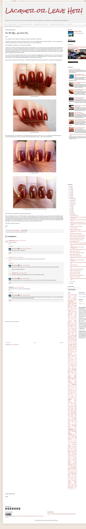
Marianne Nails (70, 372)
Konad (73, 356)
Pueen (72, 406)
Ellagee (69, 328)
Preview (69, 406)
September (72, 203)
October (71, 201)
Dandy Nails (74, 319)
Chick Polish (74, 310)
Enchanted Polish (74, 328)
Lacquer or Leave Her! (44, 10)
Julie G (75, 352)
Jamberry (69, 351)
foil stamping (72, 459)
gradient (69, 461)
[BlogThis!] (23, 230)
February (72, 214)
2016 (70, 192)
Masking (75, 372)
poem (71, 469)
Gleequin (75, 336)
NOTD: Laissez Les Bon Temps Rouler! (77, 252)
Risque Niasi (70, 410)
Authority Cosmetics (71, 297)
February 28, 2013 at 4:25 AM (20, 240)
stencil (76, 484)
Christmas (69, 311)
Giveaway (69, 336)
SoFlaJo (69, 424)
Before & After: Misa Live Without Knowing (77, 235)
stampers (75, 479)
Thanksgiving (70, 436)
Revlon (75, 409)
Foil (76, 333)
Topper (75, 442)
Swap (76, 432)
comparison (74, 453)
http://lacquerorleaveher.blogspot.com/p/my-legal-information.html (61, 513)
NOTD (71, 384)
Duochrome (70, 325)
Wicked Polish (74, 449)
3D (68, 294)
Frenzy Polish (74, 334)
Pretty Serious (74, 404)
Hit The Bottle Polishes (72, 344)
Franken (69, 334)
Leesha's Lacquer (74, 360)
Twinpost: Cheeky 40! (74, 264)
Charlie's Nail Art (73, 309)
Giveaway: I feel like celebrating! (75, 69)
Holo (70, 345)
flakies (69, 459)
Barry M (70, 300)
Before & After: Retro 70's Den (75, 229)
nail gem (69, 467)
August (71, 204)
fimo (72, 458)
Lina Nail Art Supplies (72, 362)
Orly (73, 392)
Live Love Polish (71, 366)
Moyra (71, 383)
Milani (73, 377)
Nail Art (74, 384)
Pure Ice (75, 406)
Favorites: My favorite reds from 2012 (76, 239)
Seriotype (72, 416)
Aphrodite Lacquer (72, 296)
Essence (69, 329)
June (71, 208)
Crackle (72, 317)
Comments (82, 303)
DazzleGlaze (70, 320)
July (71, 206)
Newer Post (8, 342)
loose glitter (72, 463)
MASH (69, 370)
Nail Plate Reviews (13, 24)
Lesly (76, 361)
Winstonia (75, 450)
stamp (72, 479)
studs (76, 485)
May (71, 209)
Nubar (71, 392)
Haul (68, 342)
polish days (75, 469)
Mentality (69, 376)
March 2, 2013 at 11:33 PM (24, 278)
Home (5, 24)
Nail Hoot (72, 385)
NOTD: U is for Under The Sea (75, 270)
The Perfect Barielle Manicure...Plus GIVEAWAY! (79, 113)
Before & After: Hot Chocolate (75, 273)
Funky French (70, 335)
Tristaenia (69, 443)
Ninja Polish (71, 391)
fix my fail (75, 458)
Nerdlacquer (70, 389)
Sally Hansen (74, 413)
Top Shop (72, 442)
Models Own (74, 379)
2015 (70, 194)
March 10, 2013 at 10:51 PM (25, 295)
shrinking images (71, 477)
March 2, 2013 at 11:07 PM (18, 257)
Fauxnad (71, 330)
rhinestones (74, 474)
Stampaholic (70, 427)
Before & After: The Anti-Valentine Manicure (78, 249)
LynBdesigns (74, 369)
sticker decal (70, 485)
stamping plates (72, 482)
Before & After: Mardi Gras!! (75, 254)
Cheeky (69, 310)
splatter (72, 478)
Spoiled (75, 426)
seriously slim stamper (72, 476)
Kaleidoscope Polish (72, 354)
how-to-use (75, 462)
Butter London (74, 308)
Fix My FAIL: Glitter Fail (74, 215)
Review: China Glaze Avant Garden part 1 (77, 236)
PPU (69, 393)
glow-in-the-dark (74, 460)
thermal (75, 486)
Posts (81, 301)
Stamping (70, 429)
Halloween (75, 339)
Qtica (73, 407)
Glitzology (71, 338)
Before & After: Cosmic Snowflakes (76, 226)
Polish (69, 399)
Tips (71, 441)
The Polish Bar (74, 440)
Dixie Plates (70, 324)
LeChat (69, 359)
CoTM (76, 312)
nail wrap (73, 468)
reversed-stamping (73, 473)
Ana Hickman (74, 295)
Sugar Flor (69, 431)
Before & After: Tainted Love (75, 251)
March (71, 212)
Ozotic (76, 392)
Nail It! (76, 385)
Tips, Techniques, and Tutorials (25, 24)
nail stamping (74, 467)
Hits (68, 345)
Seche (69, 416)
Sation (76, 415)
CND (68, 309)
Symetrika (72, 435)
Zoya (69, 451)
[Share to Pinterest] (26, 230)
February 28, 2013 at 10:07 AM (25, 248)
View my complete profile (78, 33)
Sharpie (69, 418)
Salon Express (70, 414)
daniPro (69, 454)
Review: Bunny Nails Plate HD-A (76, 255)
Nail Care (69, 385)
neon (76, 468)
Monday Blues (72, 380)
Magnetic (75, 370)
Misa (76, 377)
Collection (70, 313)
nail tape (69, 468)
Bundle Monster (72, 305)
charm (72, 452)
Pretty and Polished (72, 405)
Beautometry (74, 300)
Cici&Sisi (73, 311)
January (71, 281)
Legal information (71, 361)
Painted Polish (74, 394)
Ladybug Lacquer (74, 357)
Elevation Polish (74, 327)
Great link (75, 338)
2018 (70, 189)
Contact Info (69, 24)
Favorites (75, 330)
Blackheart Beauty (71, 302)
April (71, 211)
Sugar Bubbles (74, 430)
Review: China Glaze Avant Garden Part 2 (77, 222)
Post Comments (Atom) (14, 344)
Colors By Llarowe (72, 316)
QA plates (69, 407)
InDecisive (75, 346)
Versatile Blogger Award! (74, 241)
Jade (76, 350)
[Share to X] (24, 230)
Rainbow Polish (74, 408)
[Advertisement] (35, 332)
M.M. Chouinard (15, 248)
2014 (70, 195)
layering (69, 463)
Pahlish (71, 393)
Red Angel (70, 409)
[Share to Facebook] (25, 230)
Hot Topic (73, 345)
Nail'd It (69, 386)
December (72, 198)
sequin (76, 475)
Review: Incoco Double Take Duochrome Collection (79, 98)
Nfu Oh (75, 389)
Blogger (56, 520)
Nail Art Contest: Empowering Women (77, 269)
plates (69, 469)
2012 (70, 283)
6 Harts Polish (71, 294)
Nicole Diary (70, 390)
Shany (75, 417)
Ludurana (73, 368)
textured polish (71, 486)
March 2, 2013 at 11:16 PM (21, 273)
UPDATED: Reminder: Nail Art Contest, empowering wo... (77, 247)
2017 (70, 191)
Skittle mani (70, 422)
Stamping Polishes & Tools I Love (41, 24)
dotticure (72, 454)
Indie (72, 348)
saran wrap (70, 475)
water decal (75, 487)
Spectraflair (69, 425)
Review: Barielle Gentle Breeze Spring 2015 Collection (80, 90)
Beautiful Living (12, 240)
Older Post (61, 342)
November (72, 200)
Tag (76, 435)
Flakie (73, 333)
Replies (11, 246)
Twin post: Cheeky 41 (74, 227)
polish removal (70, 470)
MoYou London (71, 378)
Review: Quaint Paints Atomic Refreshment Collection (79, 128)
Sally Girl (69, 413)
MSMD (72, 370)
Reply (10, 253)
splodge (75, 478)
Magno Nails (70, 371)
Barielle (75, 299)
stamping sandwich (71, 484)
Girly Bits (75, 335)
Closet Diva (11, 257)
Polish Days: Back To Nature (75, 272)
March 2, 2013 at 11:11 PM (24, 265)
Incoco (69, 348)
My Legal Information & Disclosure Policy (13, 26)
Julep (71, 352)
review (69, 474)
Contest (69, 317)
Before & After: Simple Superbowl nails (77, 275)
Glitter (72, 337)
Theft (68, 441)
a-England (72, 451)
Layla (76, 358)
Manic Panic (75, 371)
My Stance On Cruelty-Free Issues (57, 24)
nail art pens (70, 466)
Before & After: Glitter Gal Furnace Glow (77, 238)
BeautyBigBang (71, 301)
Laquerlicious (70, 358)
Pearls (72, 395)
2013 (70, 197)
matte (76, 463)
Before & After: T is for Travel (75, 276)
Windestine (69, 450)
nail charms (75, 466)
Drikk (76, 324)
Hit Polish (73, 343)
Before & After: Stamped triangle (75, 233)
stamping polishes (72, 483)
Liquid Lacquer (71, 363)
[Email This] (21, 230)
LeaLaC (72, 359)
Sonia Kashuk (74, 424)
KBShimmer (70, 353)
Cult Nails (72, 318)
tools (69, 487)
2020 (70, 186)
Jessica (73, 351)
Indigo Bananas (73, 349)
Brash (76, 304)
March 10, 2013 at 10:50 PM (19, 287)
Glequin (69, 337)
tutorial (71, 487)
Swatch (70, 434)
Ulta (72, 445)
